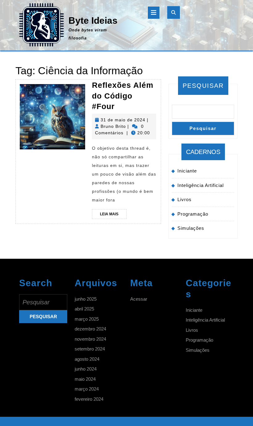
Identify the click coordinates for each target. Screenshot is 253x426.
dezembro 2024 (90, 328)
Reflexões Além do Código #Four (122, 96)
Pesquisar (203, 85)
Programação (192, 214)
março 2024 (87, 389)
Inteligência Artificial (200, 185)
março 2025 (87, 319)
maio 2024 (85, 379)
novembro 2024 (90, 339)
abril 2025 (84, 308)
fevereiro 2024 (89, 399)
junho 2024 (86, 368)
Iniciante (187, 170)
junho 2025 (86, 299)
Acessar (138, 299)
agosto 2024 (87, 359)
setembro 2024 (90, 348)
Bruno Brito (113, 126)
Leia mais (113, 215)
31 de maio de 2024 (123, 119)
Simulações (190, 228)
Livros (184, 199)
